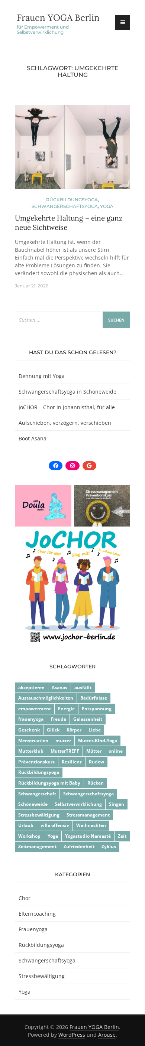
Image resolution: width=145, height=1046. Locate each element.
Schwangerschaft (37, 794)
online (116, 751)
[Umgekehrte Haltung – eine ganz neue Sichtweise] (72, 150)
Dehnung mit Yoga (42, 375)
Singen (116, 804)
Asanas (59, 687)
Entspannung (97, 709)
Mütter (94, 751)
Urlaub (25, 825)
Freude (58, 719)
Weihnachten (91, 825)
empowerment (34, 709)
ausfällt (82, 687)
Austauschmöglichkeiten (45, 698)
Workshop (29, 836)
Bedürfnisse (93, 698)
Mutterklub (31, 751)
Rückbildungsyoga (72, 199)
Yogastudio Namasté (88, 836)
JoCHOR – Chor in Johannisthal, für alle (67, 407)
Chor (24, 898)
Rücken (95, 783)
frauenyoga (31, 719)
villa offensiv (55, 825)
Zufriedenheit (79, 846)
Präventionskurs (36, 762)
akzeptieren (31, 687)
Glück (53, 730)
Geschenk (29, 730)
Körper (74, 730)
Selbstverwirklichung (78, 804)
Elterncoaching (37, 913)
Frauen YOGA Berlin (58, 17)
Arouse (107, 1034)
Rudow (96, 762)
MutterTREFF (65, 751)
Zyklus (109, 846)
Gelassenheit (87, 719)
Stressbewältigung (38, 815)
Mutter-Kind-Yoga (97, 740)
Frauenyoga (33, 929)
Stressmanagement (88, 815)
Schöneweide (33, 804)
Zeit (122, 836)
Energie (66, 709)
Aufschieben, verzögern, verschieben (65, 422)
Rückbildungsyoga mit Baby (49, 783)
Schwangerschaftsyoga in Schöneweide (67, 391)
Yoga (106, 206)
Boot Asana (32, 438)
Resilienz (72, 762)
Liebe (94, 730)
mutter (63, 740)
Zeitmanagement (37, 846)
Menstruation (33, 740)
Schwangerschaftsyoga (65, 206)
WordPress (71, 1034)
